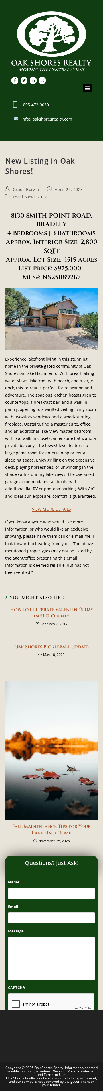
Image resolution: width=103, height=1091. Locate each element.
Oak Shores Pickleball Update (51, 647)
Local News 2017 (30, 197)
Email (15, 906)
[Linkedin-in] (33, 80)
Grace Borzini (27, 189)
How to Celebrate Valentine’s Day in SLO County (51, 612)
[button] (87, 88)
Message (18, 931)
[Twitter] (24, 80)
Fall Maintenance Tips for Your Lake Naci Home (51, 829)
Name (16, 882)
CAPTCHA (16, 987)
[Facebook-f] (14, 80)
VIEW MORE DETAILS (51, 509)
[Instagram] (42, 80)
